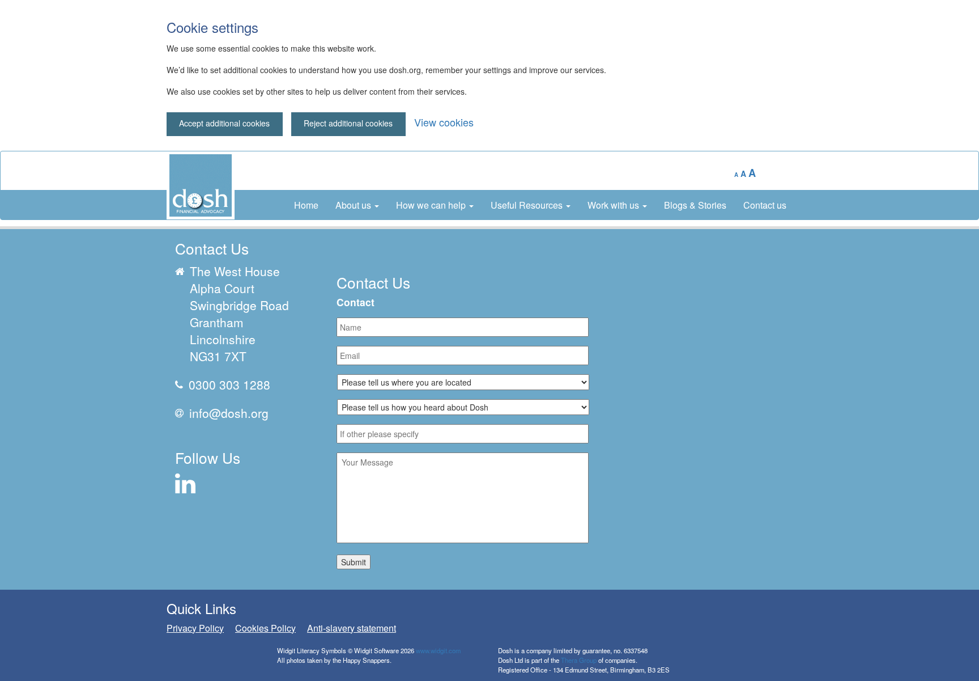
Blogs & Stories (695, 205)
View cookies (444, 122)
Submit (353, 562)
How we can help (432, 205)
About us (354, 205)
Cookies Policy (265, 628)
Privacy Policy (195, 628)
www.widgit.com (438, 650)
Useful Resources (528, 205)
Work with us (614, 205)
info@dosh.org (229, 412)
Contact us (764, 205)
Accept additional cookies (224, 123)
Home (306, 205)
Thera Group (579, 660)
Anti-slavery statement (351, 628)
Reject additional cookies (348, 123)
